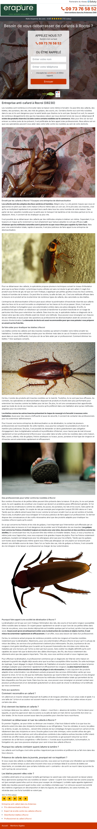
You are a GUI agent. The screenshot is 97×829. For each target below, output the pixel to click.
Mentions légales (17, 825)
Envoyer (48, 81)
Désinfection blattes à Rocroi (16, 815)
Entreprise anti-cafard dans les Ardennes (19, 804)
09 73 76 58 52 (81, 8)
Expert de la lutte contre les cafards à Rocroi (22, 811)
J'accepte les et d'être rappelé (50, 74)
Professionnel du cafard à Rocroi (18, 818)
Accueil (5, 825)
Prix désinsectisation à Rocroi (16, 807)
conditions (51, 73)
